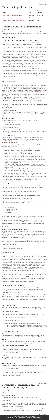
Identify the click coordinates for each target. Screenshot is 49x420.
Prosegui (24, 418)
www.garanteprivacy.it (37, 91)
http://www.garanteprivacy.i (26, 343)
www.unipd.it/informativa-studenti (9, 142)
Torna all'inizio (42, 383)
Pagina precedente (42, 4)
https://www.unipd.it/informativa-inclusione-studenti (15, 181)
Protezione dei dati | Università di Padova (14, 358)
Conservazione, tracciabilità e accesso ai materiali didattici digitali (32, 417)
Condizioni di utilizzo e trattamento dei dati (13, 417)
